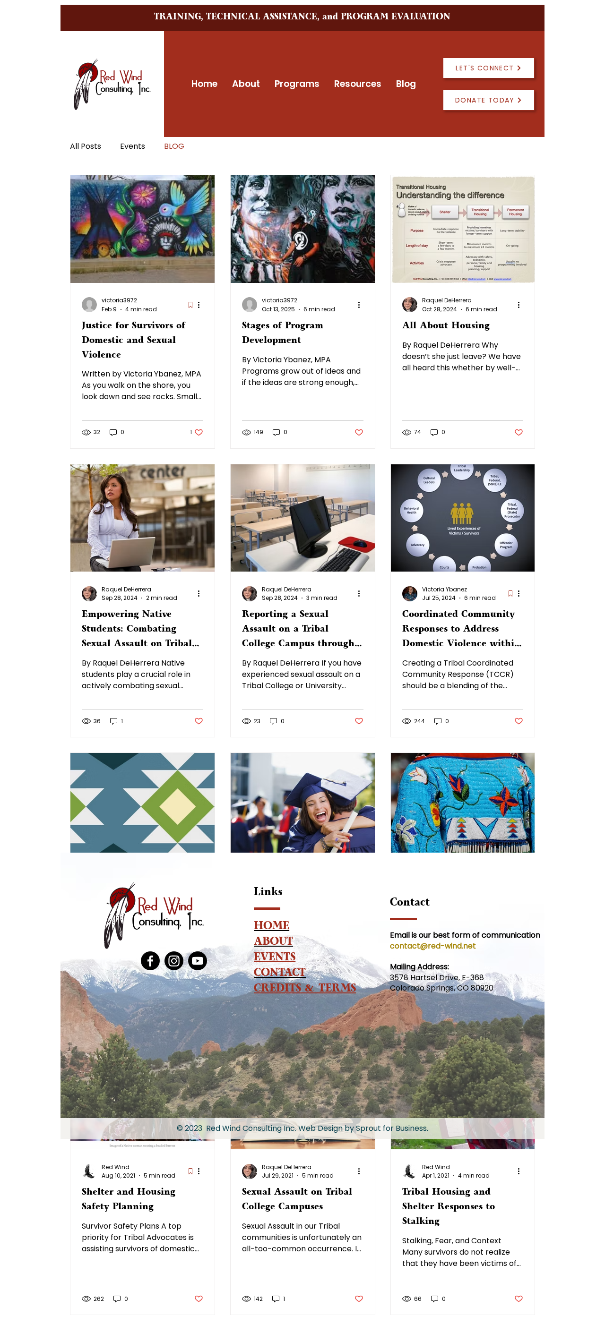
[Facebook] (150, 960)
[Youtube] (197, 960)
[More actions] (201, 304)
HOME (271, 927)
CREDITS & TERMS (305, 990)
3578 (399, 977)
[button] (297, 84)
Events (132, 146)
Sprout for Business (391, 1128)
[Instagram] (173, 960)
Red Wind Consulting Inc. (251, 1128)
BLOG (174, 146)
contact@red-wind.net (434, 945)
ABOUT (273, 943)
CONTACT (280, 974)
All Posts (85, 146)
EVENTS (274, 958)
